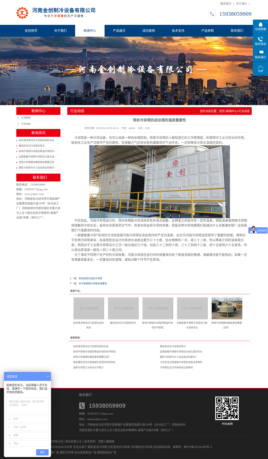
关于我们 (241, 3)
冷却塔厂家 (52, 452)
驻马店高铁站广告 (85, 452)
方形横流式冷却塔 (141, 446)
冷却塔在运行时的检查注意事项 (176, 367)
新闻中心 (90, 30)
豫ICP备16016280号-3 (198, 446)
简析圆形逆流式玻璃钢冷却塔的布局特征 (94, 362)
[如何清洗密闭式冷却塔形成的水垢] (88, 308)
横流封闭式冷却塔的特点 (32, 145)
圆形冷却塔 (67, 452)
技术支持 (178, 30)
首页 (222, 111)
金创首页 (31, 30)
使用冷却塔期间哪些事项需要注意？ (92, 357)
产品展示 (119, 30)
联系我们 (225, 3)
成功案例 (148, 30)
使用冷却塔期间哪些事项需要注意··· (38, 162)
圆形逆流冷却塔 (97, 446)
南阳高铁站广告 (106, 452)
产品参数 (207, 30)
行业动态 (26, 124)
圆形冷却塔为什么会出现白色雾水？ (179, 357)
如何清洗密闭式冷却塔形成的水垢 (36, 140)
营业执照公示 (73, 441)
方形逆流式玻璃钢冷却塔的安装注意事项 (181, 362)
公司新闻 (26, 117)
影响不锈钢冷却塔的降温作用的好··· (38, 151)
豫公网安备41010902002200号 (53, 446)
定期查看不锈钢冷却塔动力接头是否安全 (181, 351)
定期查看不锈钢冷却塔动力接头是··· (38, 156)
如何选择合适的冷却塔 (90, 278)
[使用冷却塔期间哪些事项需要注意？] (226, 308)
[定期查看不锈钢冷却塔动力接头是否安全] (192, 308)
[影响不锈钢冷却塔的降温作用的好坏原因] (157, 308)
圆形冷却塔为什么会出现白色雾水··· (38, 167)
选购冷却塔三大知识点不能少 (88, 367)
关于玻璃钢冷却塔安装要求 (93, 283)
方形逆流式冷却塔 (119, 446)
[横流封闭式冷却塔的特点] (123, 308)
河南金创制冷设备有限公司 (64, 10)
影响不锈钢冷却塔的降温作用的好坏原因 (94, 351)
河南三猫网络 (106, 441)
